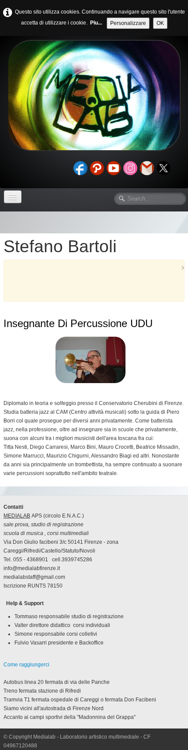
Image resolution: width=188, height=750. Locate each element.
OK (160, 23)
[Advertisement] (99, 284)
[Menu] (12, 196)
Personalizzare (128, 23)
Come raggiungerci (26, 665)
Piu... (96, 23)
